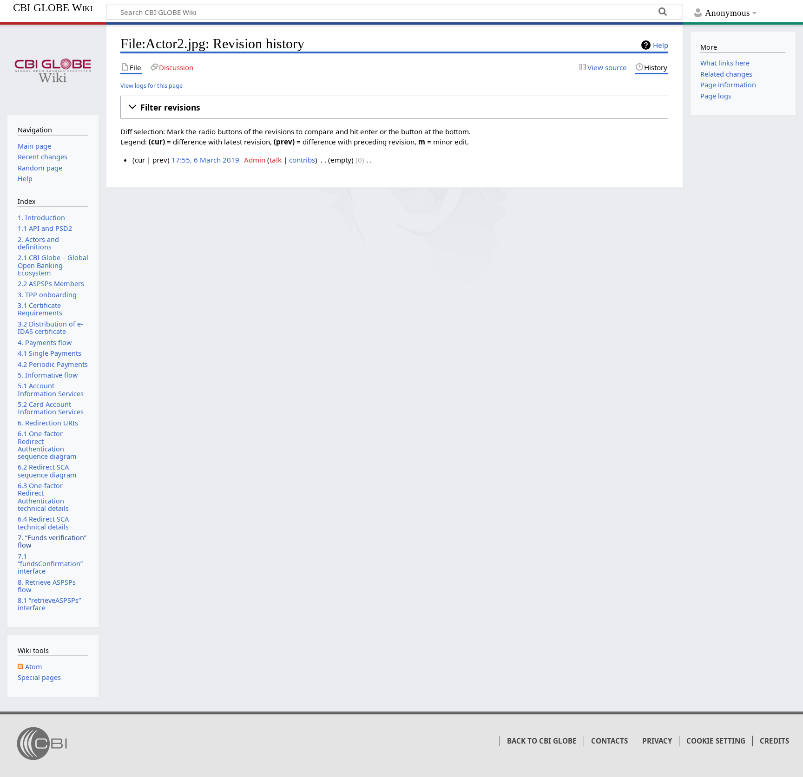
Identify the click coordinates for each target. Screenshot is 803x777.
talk (276, 159)
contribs (302, 159)
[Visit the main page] (53, 68)
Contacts (609, 740)
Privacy (657, 740)
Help (660, 45)
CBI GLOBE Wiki (52, 8)
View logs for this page (151, 85)
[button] (394, 107)
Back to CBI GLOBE (542, 740)
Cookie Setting (715, 740)
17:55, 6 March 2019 (205, 159)
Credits (774, 740)
